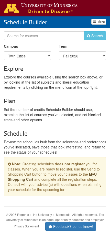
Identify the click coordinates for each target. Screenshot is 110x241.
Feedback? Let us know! (72, 226)
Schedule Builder (25, 22)
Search (96, 35)
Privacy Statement (26, 226)
